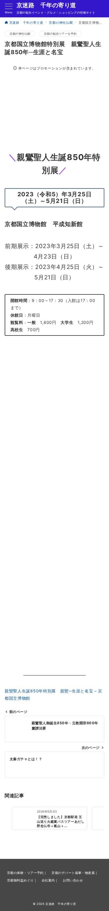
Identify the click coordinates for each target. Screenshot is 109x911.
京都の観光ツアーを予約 (60, 33)
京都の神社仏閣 (20, 33)
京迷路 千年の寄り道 (46, 5)
